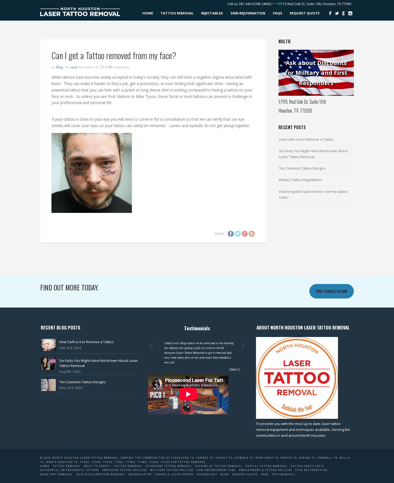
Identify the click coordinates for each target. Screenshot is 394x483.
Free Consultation (331, 291)
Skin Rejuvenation (248, 13)
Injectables (212, 13)
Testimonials (283, 474)
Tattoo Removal (177, 13)
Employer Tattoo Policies (124, 470)
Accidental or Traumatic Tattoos (69, 470)
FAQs (277, 13)
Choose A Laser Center (174, 474)
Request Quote (304, 13)
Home (147, 13)
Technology (206, 474)
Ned (74, 67)
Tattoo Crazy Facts (307, 466)
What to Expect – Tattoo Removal (113, 466)
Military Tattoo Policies (172, 470)
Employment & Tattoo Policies (265, 470)
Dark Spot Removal (56, 474)
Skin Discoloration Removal (100, 474)
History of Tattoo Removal (218, 466)
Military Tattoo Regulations (300, 179)
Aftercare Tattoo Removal (169, 466)
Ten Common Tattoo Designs (302, 168)
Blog (59, 67)
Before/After (140, 474)
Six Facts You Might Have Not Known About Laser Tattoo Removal (313, 153)
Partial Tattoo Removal (267, 466)
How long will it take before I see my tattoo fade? (313, 194)
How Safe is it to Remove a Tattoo (306, 139)
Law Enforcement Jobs (216, 470)
